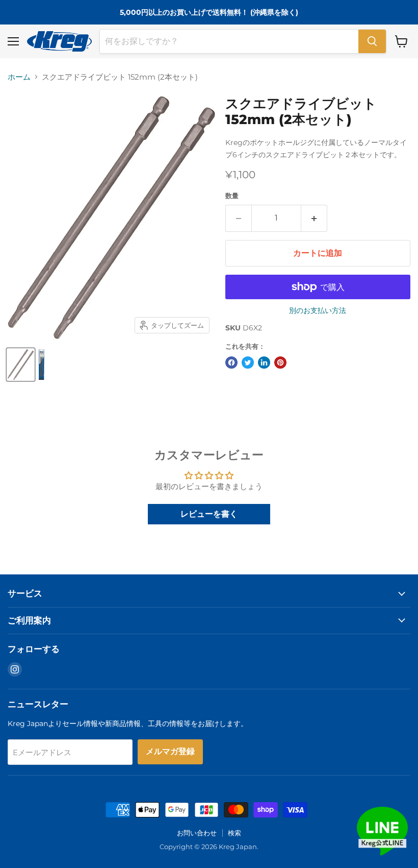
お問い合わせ (197, 833)
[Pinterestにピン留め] (280, 362)
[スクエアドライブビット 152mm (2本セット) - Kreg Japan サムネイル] (21, 364)
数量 (232, 196)
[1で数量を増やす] (314, 218)
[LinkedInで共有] (264, 362)
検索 (234, 833)
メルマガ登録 (170, 751)
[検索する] (372, 41)
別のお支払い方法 (317, 310)
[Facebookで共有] (231, 362)
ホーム (19, 77)
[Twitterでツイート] (248, 362)
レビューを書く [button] (209, 514)
